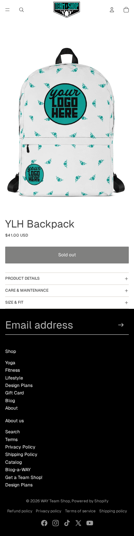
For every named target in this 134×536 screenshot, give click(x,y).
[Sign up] (121, 324)
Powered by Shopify (90, 501)
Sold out (67, 255)
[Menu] (7, 9)
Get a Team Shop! (23, 477)
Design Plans (19, 385)
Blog (10, 400)
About (11, 408)
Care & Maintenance (26, 290)
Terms (11, 439)
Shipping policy (113, 511)
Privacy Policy (20, 447)
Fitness (12, 370)
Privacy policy (48, 511)
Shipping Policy (21, 454)
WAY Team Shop (55, 501)
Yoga (10, 363)
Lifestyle (14, 378)
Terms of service (80, 511)
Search (12, 432)
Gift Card (14, 393)
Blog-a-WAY (18, 469)
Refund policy (19, 511)
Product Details (22, 278)
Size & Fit (14, 302)
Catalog (13, 462)
